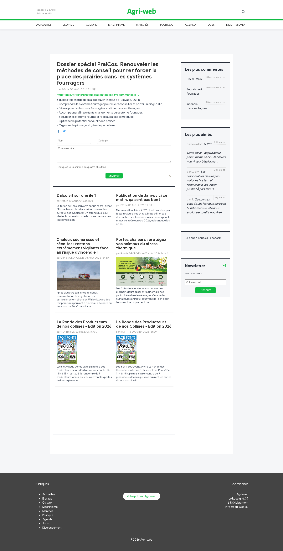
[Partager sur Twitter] (64, 131)
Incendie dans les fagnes (197, 106)
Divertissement (236, 24)
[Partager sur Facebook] (58, 131)
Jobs (211, 24)
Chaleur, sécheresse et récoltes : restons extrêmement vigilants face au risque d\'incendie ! (83, 246)
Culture (91, 24)
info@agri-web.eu (236, 507)
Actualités (43, 24)
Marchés (142, 24)
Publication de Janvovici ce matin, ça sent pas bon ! (141, 197)
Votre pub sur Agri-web (141, 496)
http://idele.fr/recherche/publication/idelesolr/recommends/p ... (98, 95)
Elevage (68, 24)
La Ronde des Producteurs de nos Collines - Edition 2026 (144, 324)
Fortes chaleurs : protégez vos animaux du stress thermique (141, 244)
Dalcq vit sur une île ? (76, 195)
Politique (166, 24)
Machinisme (116, 24)
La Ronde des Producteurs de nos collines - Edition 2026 (84, 324)
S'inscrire (205, 290)
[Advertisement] (141, 41)
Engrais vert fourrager (194, 92)
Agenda (190, 24)
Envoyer (114, 175)
